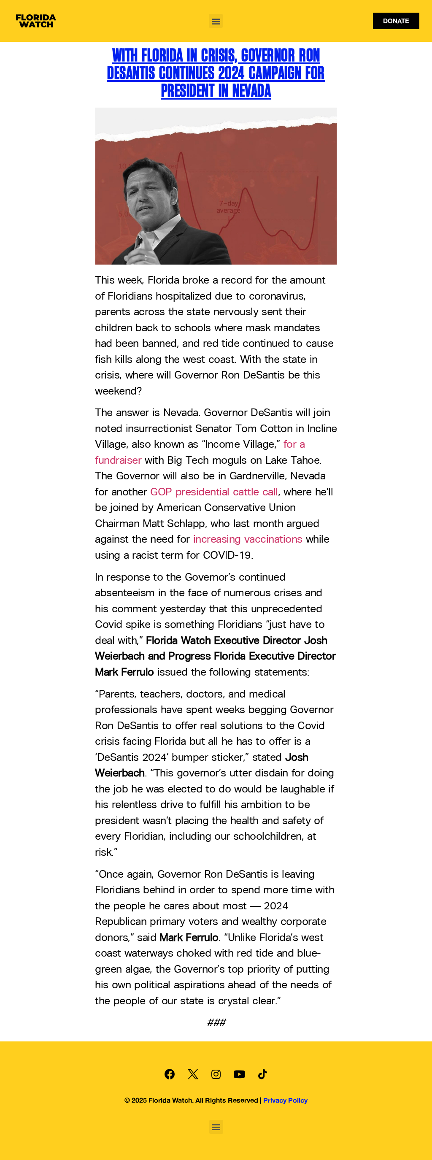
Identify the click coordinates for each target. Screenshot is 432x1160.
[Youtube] (239, 1073)
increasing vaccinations (247, 540)
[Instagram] (216, 1073)
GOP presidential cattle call (214, 492)
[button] (216, 21)
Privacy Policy (285, 1100)
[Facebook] (169, 1073)
